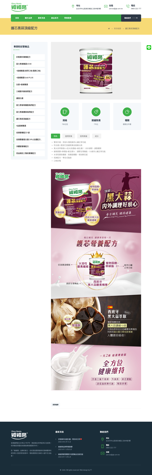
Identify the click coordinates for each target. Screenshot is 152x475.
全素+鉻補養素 (22, 84)
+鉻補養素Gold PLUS (24, 78)
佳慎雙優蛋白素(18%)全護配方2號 (29, 139)
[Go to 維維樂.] (109, 28)
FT (91, 470)
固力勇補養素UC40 (23, 64)
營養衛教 (67, 18)
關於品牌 (28, 18)
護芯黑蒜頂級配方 (23, 119)
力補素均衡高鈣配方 (24, 91)
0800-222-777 (136, 9)
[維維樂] (19, 7)
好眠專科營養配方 (23, 57)
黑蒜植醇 (55, 404)
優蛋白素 (19, 98)
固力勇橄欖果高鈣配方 (25, 112)
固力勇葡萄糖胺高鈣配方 (26, 105)
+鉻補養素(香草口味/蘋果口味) (28, 71)
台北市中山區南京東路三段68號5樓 (88, 9)
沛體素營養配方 (22, 146)
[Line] (149, 47)
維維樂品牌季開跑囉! (65, 447)
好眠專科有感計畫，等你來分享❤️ (70, 439)
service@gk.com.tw (116, 9)
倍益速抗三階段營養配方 (26, 153)
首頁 (17, 18)
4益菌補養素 (21, 126)
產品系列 (54, 18)
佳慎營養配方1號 (23, 133)
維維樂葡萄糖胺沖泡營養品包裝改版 (70, 454)
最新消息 (41, 18)
